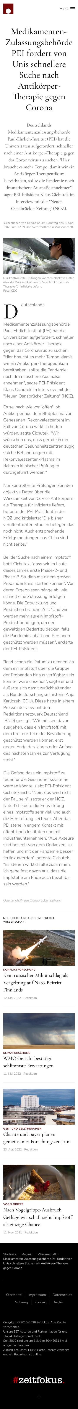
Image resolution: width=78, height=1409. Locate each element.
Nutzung (21, 1302)
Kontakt (41, 1302)
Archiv (58, 1302)
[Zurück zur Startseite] (8, 8)
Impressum (37, 1294)
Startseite (14, 1294)
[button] (67, 8)
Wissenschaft (64, 227)
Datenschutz (62, 1294)
